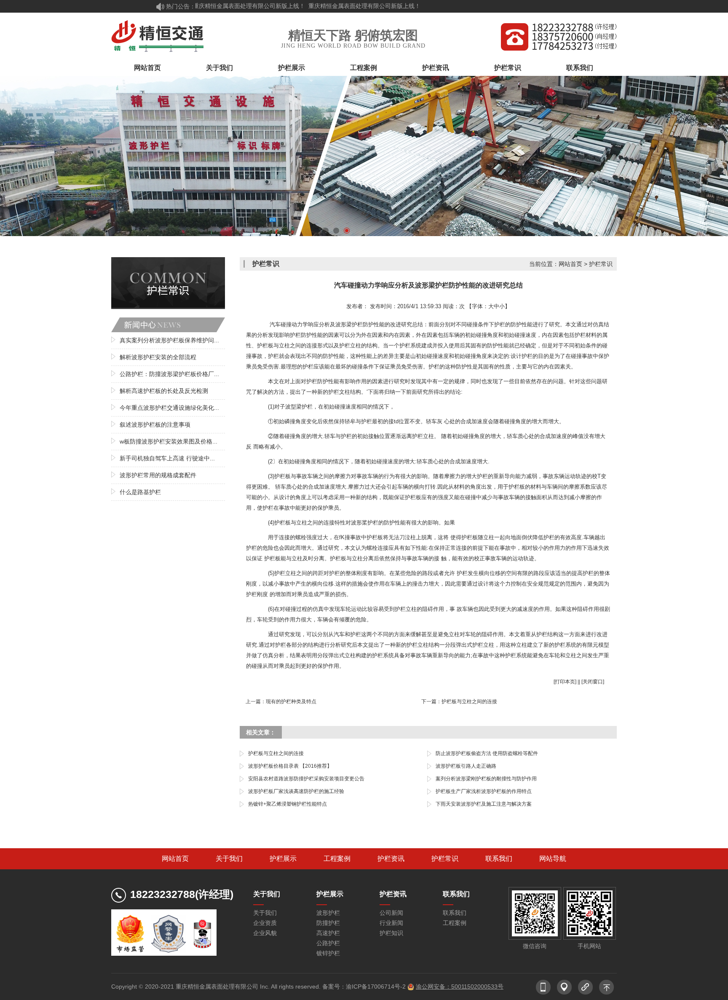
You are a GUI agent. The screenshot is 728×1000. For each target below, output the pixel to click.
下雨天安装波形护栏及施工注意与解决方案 (484, 804)
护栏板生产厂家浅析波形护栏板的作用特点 (484, 791)
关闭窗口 (593, 682)
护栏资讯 (435, 67)
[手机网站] (543, 983)
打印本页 (565, 682)
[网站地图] (564, 983)
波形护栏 (328, 912)
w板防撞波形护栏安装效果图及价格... (168, 441)
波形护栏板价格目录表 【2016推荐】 (290, 766)
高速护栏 (328, 933)
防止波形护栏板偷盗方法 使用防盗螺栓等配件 (487, 753)
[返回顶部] (606, 983)
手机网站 (589, 946)
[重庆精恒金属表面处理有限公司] (158, 36)
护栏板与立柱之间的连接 (469, 701)
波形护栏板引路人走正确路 (466, 766)
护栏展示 (291, 67)
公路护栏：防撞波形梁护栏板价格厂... (169, 374)
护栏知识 (391, 933)
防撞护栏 (328, 922)
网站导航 (552, 858)
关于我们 (219, 67)
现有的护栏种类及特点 (291, 701)
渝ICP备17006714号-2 (376, 986)
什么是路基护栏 (140, 492)
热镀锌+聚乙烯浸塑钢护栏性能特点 (287, 804)
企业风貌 (265, 933)
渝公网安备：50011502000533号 (459, 986)
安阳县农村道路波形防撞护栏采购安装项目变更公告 (306, 779)
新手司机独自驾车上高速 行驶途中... (167, 458)
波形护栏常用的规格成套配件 (158, 475)
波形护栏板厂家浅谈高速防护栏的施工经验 (296, 791)
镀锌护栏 (328, 953)
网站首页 (147, 67)
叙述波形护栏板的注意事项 (155, 424)
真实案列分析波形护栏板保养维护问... (169, 340)
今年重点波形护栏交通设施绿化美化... (169, 407)
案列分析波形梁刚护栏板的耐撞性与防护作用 (486, 779)
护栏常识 (507, 67)
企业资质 (265, 922)
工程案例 (363, 67)
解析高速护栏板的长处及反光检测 (164, 390)
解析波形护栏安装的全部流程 (158, 357)
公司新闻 (391, 912)
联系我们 (579, 67)
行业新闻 (391, 922)
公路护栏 (328, 943)
